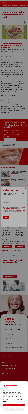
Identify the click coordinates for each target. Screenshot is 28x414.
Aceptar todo (14, 405)
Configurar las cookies (14, 409)
